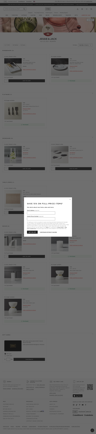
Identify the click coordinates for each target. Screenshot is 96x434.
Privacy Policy (60, 227)
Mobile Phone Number (35, 216)
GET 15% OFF (32, 232)
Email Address (33, 210)
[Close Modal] (70, 199)
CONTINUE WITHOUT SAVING (48, 232)
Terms (47, 227)
